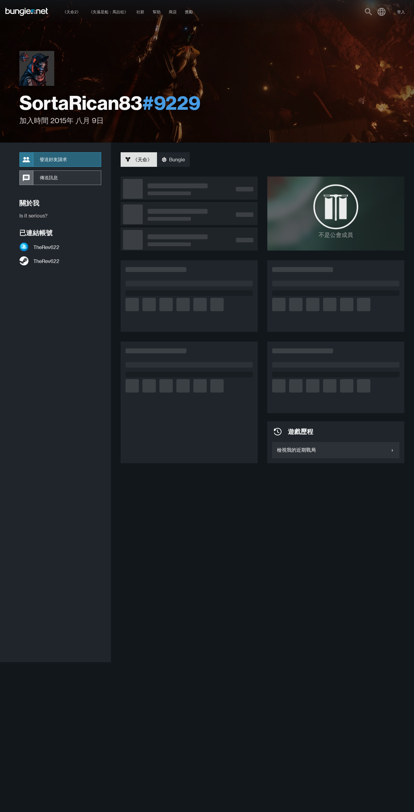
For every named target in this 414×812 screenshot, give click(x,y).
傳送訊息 (49, 177)
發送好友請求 (53, 159)
